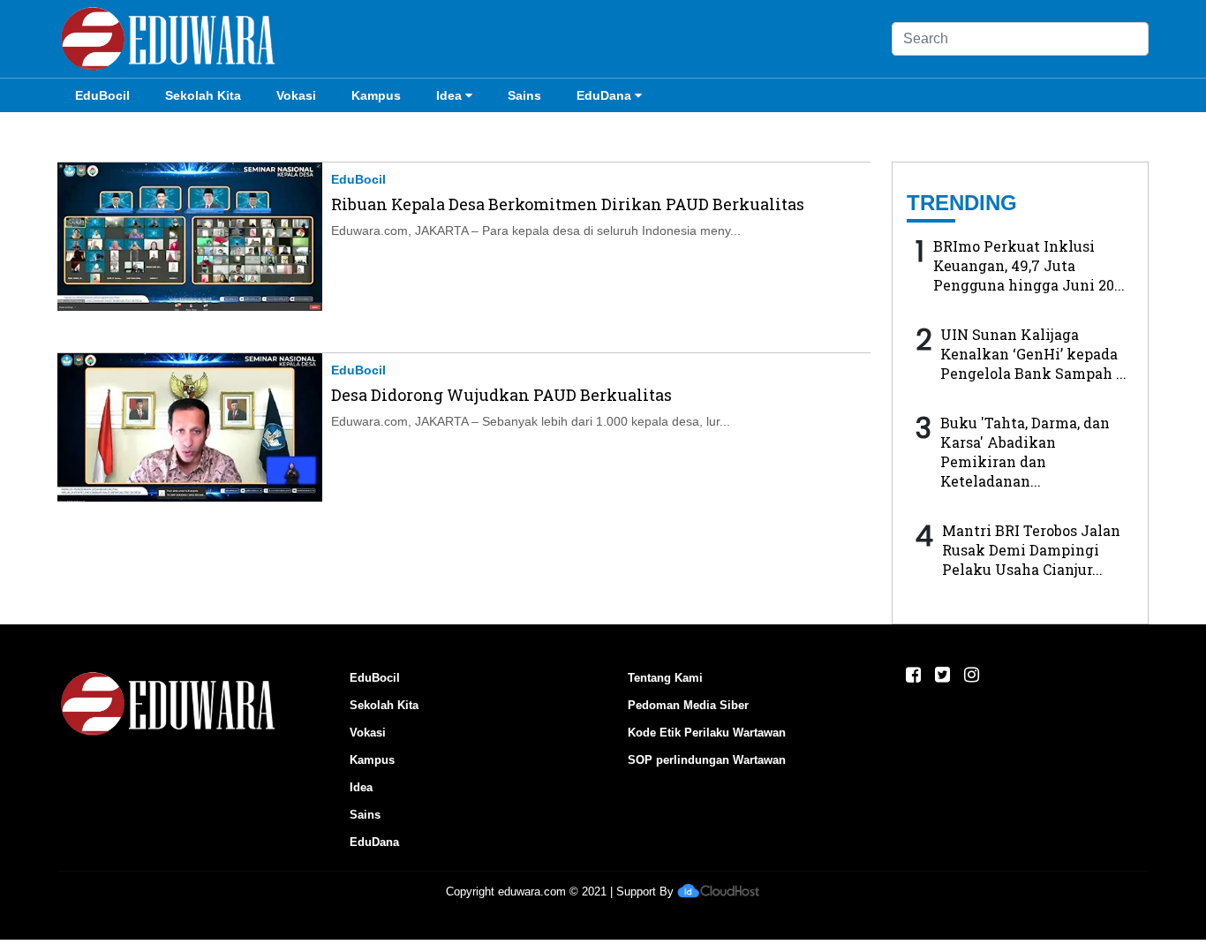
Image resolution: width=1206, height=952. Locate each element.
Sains (524, 95)
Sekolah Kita (203, 95)
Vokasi (296, 95)
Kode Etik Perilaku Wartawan (707, 732)
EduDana (604, 95)
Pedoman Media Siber (688, 705)
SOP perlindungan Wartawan (707, 760)
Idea (449, 95)
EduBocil (102, 95)
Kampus (376, 95)
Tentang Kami (665, 677)
